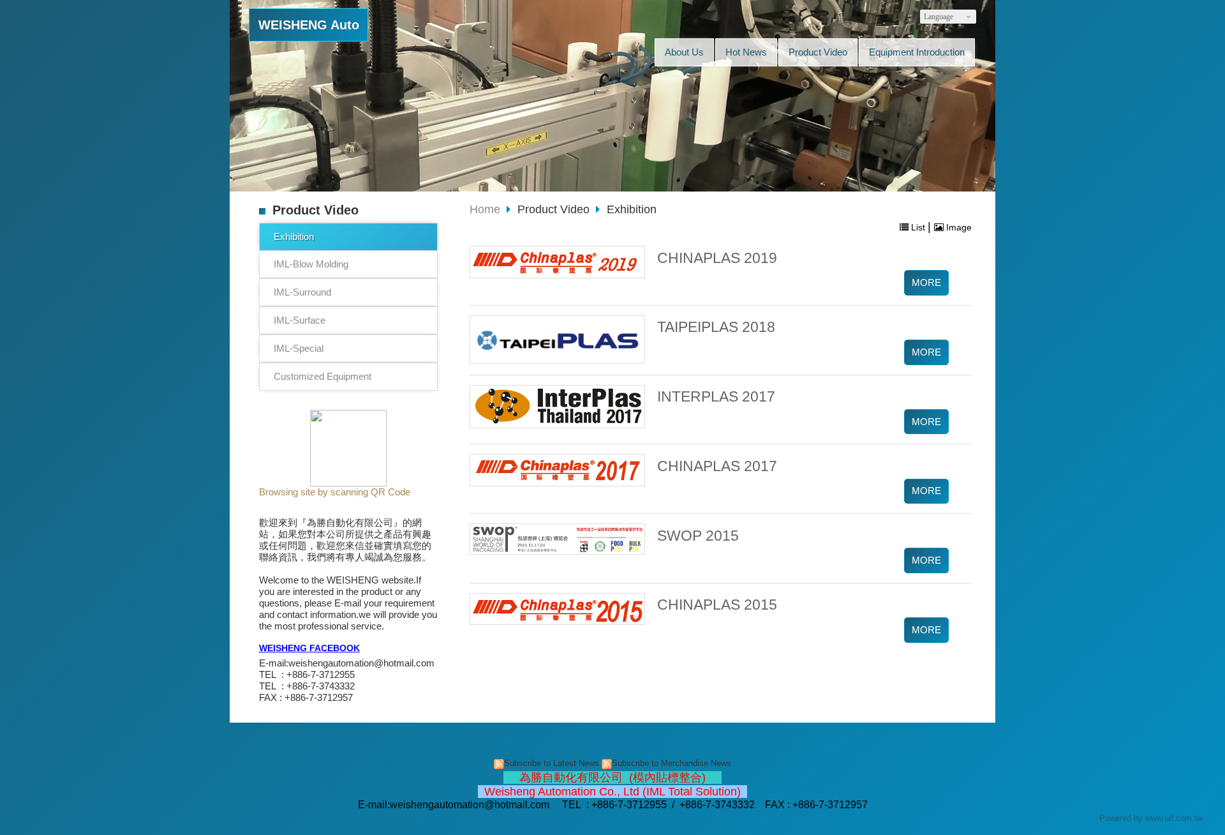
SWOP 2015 (698, 536)
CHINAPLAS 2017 (717, 466)
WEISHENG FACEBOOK (309, 648)
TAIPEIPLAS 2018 (716, 327)
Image (958, 227)
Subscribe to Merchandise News (671, 763)
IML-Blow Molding (311, 264)
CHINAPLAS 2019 (717, 258)
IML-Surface (299, 320)
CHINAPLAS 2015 (717, 605)
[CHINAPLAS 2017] (557, 470)
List (918, 227)
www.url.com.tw (1174, 818)
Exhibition (294, 236)
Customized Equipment (322, 376)
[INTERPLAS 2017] (557, 406)
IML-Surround (302, 292)
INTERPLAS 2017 (716, 397)
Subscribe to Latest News (551, 763)
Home (485, 209)
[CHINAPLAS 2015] (557, 609)
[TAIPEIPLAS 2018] (557, 340)
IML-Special (298, 348)
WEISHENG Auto (308, 25)
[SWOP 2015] (557, 539)
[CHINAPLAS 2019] (557, 262)
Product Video (555, 209)
